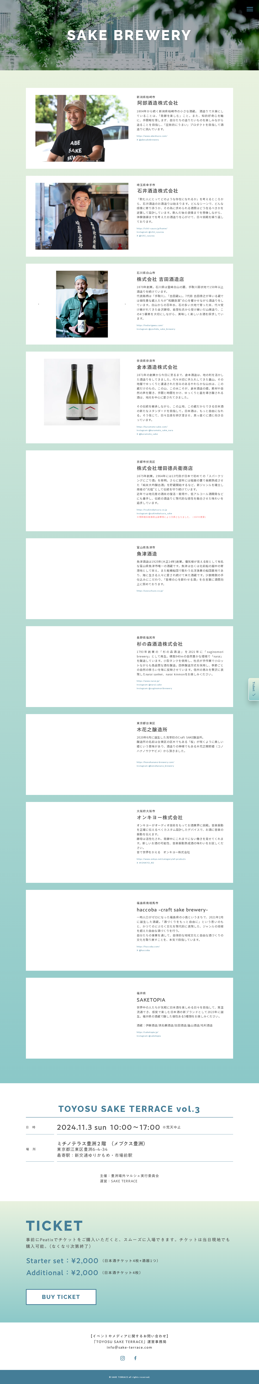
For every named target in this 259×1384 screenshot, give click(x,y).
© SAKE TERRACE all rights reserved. (129, 1377)
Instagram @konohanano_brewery (155, 766)
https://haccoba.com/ (148, 946)
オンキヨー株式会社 (160, 818)
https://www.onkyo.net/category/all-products (161, 859)
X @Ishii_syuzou (146, 235)
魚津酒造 (147, 554)
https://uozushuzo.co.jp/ (150, 590)
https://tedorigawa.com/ (150, 325)
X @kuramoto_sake (147, 434)
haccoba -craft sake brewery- (172, 910)
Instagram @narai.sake (149, 684)
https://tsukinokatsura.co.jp (152, 509)
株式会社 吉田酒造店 (160, 279)
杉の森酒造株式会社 (160, 644)
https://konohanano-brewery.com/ (155, 762)
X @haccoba (143, 950)
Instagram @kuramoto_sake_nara (155, 430)
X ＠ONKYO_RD (145, 862)
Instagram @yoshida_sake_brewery (156, 329)
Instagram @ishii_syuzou (150, 232)
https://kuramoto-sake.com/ (152, 426)
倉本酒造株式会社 (157, 367)
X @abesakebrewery (148, 139)
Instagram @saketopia (149, 1036)
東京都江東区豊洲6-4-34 (82, 1149)
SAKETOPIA (151, 1000)
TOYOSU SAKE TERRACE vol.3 (129, 1109)
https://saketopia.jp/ (147, 1032)
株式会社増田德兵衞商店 (165, 468)
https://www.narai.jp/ (148, 681)
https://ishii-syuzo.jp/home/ (152, 228)
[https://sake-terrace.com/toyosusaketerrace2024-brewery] (122, 1358)
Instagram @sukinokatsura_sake (154, 513)
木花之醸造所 (152, 730)
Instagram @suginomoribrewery (154, 688)
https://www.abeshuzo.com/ (152, 136)
